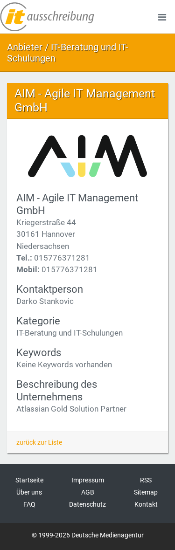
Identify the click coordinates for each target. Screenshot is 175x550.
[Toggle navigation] (162, 16)
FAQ (29, 504)
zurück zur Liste (39, 442)
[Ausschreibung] (47, 16)
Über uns (29, 492)
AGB (87, 492)
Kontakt (146, 504)
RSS (146, 480)
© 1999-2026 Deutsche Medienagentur (88, 535)
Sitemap (146, 492)
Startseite (29, 480)
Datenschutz (87, 504)
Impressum (87, 480)
